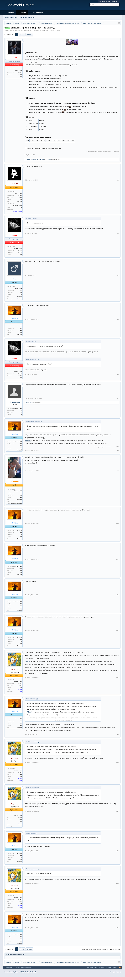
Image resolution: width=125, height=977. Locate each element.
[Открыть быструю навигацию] (119, 23)
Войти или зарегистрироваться (108, 1)
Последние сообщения (27, 17)
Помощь (101, 967)
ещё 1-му (48, 159)
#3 (118, 233)
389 (21, 328)
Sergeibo (33, 159)
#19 (117, 883)
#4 (118, 275)
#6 (118, 374)
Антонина (28, 471)
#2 (118, 180)
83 (21, 199)
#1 (118, 155)
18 (21, 332)
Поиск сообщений (11, 17)
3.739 (20, 195)
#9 (118, 471)
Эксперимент (15, 402)
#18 (117, 851)
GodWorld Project (19, 5)
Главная (11, 12)
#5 (118, 319)
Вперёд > (29, 34)
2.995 (20, 72)
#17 (117, 811)
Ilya (26, 275)
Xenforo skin (19, 967)
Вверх (115, 967)
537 (21, 493)
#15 (118, 734)
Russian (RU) (9, 967)
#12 (117, 595)
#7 (118, 398)
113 (21, 77)
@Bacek (28, 441)
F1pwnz (27, 180)
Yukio (50, 30)
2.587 (20, 683)
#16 (117, 762)
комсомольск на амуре (15, 503)
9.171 (20, 250)
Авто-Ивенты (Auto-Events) (23, 30)
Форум (23, 12)
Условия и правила (115, 972)
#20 (117, 928)
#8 (118, 450)
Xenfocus (28, 967)
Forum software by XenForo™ (20, 972)
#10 (117, 523)
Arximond (28, 677)
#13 (117, 630)
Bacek (27, 233)
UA (21, 207)
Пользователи (38, 12)
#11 (117, 559)
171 (21, 290)
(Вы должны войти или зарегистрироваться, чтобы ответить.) (101, 949)
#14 (117, 677)
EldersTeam (29, 402)
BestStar (27, 159)
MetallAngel (40, 159)
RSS (120, 967)
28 (21, 294)
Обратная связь (92, 967)
